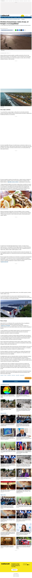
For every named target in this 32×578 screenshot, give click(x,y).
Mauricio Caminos (18, 453)
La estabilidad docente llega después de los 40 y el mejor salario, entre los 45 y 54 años (8, 451)
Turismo (5, 375)
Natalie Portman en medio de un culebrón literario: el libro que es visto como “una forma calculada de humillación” (23, 533)
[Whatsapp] (15, 30)
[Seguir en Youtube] (27, 564)
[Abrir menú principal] (31, 15)
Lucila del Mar (9, 375)
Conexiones (1, 375)
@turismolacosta (4, 261)
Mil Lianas (19, 17)
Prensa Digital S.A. (16, 573)
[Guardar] (25, 30)
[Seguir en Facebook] (24, 564)
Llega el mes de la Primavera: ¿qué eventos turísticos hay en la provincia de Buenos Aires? (23, 546)
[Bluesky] (19, 30)
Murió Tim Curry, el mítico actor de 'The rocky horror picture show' (8, 491)
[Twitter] (21, 30)
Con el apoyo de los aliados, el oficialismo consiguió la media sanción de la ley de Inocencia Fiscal (8, 424)
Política (2, 17)
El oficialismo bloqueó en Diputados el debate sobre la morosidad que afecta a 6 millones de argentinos (8, 438)
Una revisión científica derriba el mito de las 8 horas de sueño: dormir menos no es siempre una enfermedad (8, 533)
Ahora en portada (3, 413)
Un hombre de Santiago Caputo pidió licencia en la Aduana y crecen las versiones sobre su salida (23, 438)
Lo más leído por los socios (5, 384)
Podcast (23, 17)
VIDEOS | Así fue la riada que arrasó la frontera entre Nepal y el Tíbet (7, 409)
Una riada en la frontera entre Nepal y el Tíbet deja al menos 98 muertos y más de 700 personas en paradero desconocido (23, 409)
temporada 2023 (22, 375)
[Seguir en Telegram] (25, 564)
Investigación (15, 17)
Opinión (12, 17)
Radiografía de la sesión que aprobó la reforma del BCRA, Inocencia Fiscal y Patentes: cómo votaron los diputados (23, 424)
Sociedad (8, 17)
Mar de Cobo (13, 375)
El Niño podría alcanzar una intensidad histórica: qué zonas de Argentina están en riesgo (8, 395)
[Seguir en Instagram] (26, 564)
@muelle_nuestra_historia (13, 181)
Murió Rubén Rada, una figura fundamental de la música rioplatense (22, 395)
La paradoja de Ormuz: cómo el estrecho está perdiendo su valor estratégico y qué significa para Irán (23, 491)
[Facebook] (17, 30)
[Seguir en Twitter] (23, 564)
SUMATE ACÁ (14, 569)
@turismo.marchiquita (5, 325)
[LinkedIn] (23, 30)
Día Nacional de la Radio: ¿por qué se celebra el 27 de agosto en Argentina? (7, 546)
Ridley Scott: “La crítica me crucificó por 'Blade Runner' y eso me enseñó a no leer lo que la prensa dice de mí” (8, 465)
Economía (5, 17)
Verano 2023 (17, 375)
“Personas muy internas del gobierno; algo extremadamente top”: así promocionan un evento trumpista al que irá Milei (23, 451)
